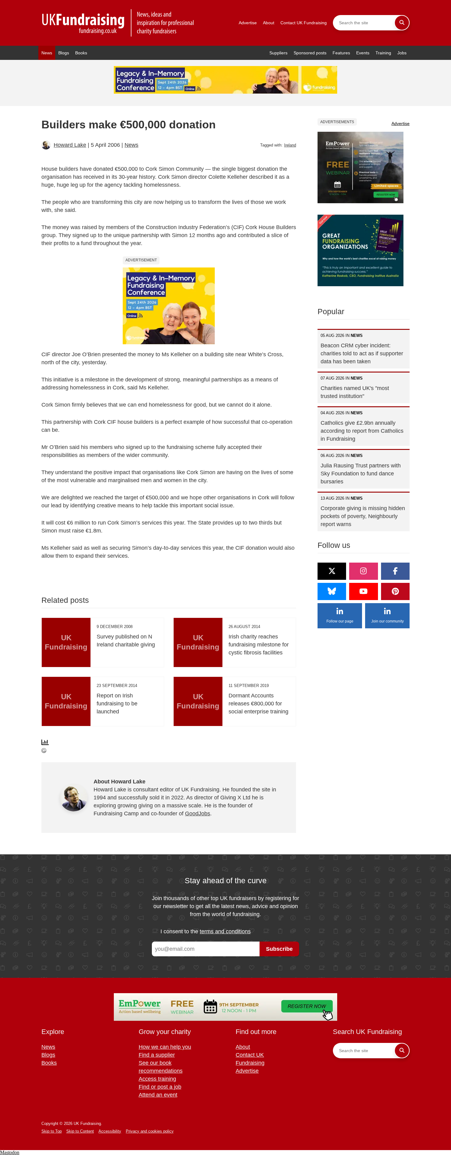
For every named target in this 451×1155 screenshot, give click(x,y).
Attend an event (158, 1095)
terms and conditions (225, 931)
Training (383, 52)
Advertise (248, 22)
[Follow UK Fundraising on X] (332, 571)
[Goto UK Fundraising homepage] (118, 23)
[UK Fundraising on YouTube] (363, 591)
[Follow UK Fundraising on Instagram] (363, 571)
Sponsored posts (310, 52)
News (46, 52)
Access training (157, 1079)
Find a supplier (157, 1055)
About (268, 22)
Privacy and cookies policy (150, 1131)
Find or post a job (160, 1087)
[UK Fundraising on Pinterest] (395, 591)
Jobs (402, 52)
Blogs (63, 52)
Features (341, 52)
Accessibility (109, 1131)
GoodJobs (197, 813)
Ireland (290, 145)
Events (362, 52)
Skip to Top (51, 1131)
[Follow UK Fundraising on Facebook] (395, 571)
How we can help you (165, 1047)
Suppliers (278, 52)
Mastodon (9, 1152)
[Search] (402, 22)
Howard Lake (70, 145)
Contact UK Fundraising (303, 22)
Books (81, 52)
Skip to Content (80, 1131)
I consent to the (205, 931)
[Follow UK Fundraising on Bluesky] (332, 591)
